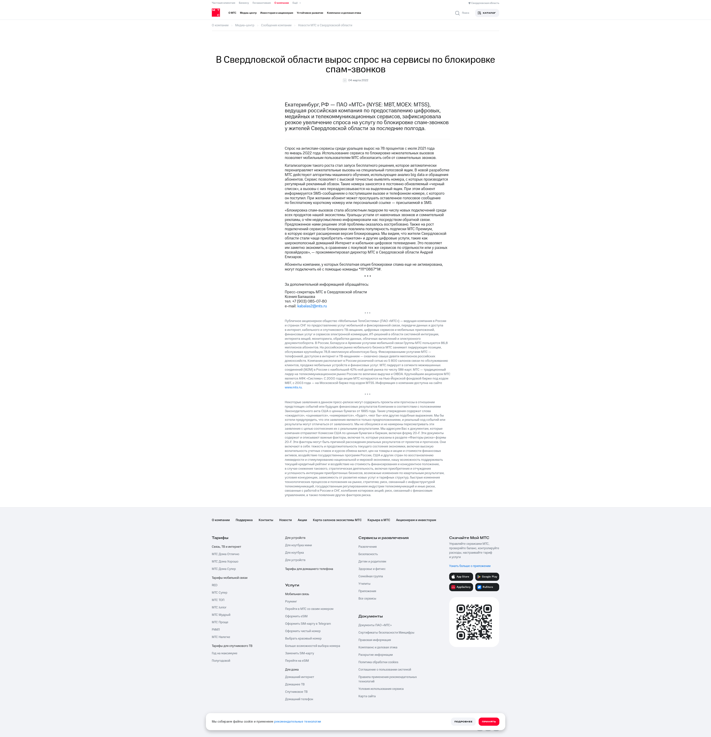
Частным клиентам (223, 3)
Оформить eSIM (296, 616)
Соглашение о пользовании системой (384, 669)
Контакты (266, 520)
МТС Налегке (221, 637)
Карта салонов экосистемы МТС (337, 520)
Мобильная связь (297, 594)
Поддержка (244, 520)
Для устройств (295, 538)
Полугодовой (221, 661)
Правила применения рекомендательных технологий (387, 679)
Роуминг (291, 601)
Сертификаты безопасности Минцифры (386, 632)
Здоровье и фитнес (371, 569)
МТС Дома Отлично (225, 554)
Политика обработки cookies (378, 662)
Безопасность (368, 554)
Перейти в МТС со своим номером (309, 609)
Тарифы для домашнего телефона (309, 569)
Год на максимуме (224, 653)
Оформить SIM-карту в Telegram (308, 624)
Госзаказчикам (262, 3)
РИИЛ (216, 629)
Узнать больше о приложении (469, 566)
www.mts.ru (293, 387)
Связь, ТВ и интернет (226, 547)
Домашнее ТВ (295, 684)
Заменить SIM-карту (299, 653)
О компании (281, 3)
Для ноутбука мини (298, 545)
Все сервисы (367, 598)
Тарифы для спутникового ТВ (232, 646)
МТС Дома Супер (224, 569)
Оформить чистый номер (303, 631)
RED (214, 585)
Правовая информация (374, 640)
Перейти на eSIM (297, 661)
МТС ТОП (218, 600)
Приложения (367, 591)
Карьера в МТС (379, 520)
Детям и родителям (372, 561)
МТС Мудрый (221, 615)
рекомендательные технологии (297, 721)
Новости (285, 520)
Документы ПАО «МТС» (375, 625)
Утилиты (364, 584)
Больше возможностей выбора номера (312, 646)
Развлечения (367, 547)
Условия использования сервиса (381, 689)
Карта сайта (367, 696)
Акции (302, 520)
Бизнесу (244, 3)
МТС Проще (220, 622)
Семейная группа (370, 576)
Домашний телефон (299, 699)
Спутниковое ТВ (296, 692)
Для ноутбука (294, 552)
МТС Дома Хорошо (225, 561)
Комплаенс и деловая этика (377, 647)
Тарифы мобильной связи (229, 578)
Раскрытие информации (375, 655)
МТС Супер (219, 592)
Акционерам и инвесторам (416, 520)
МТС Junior (219, 607)
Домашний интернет (299, 677)
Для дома (292, 669)
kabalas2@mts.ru (312, 306)
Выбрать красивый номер (303, 638)
